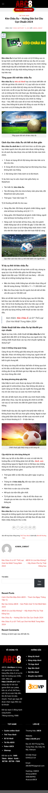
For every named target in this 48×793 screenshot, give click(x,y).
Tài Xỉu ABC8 (9, 742)
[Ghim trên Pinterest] (30, 528)
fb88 (15, 756)
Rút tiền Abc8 (33, 672)
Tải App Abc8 (33, 664)
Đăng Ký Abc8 (33, 656)
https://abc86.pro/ (9, 682)
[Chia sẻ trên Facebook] (18, 528)
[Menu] (3, 4)
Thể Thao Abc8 (24, 15)
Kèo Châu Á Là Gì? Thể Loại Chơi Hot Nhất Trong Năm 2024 (13, 563)
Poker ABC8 (9, 746)
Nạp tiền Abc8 (33, 668)
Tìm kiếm (5, 577)
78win (4, 758)
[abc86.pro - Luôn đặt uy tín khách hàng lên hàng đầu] (24, 4)
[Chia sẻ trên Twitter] (22, 528)
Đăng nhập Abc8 (34, 660)
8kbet (10, 758)
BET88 (4, 761)
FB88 (16, 716)
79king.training (8, 716)
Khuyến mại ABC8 (35, 676)
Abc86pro (11, 667)
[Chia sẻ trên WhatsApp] (14, 528)
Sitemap (7, 750)
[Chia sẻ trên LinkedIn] (34, 528)
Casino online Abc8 (11, 731)
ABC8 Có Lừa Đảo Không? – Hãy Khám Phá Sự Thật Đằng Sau (36, 563)
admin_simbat (38, 28)
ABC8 (39, 731)
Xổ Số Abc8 (8, 738)
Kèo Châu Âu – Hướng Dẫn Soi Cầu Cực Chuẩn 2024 (22, 618)
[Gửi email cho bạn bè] (26, 528)
